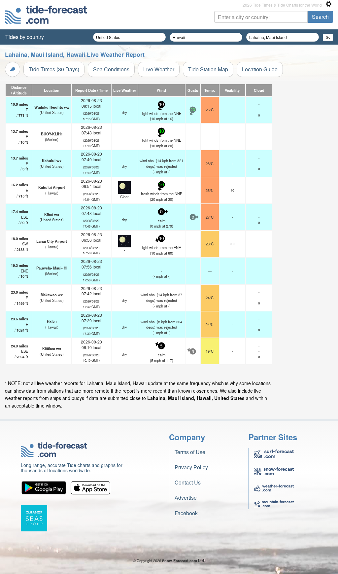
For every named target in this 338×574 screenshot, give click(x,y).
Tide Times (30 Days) (54, 69)
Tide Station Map (208, 69)
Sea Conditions (111, 69)
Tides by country (24, 37)
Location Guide (260, 69)
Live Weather (158, 69)
